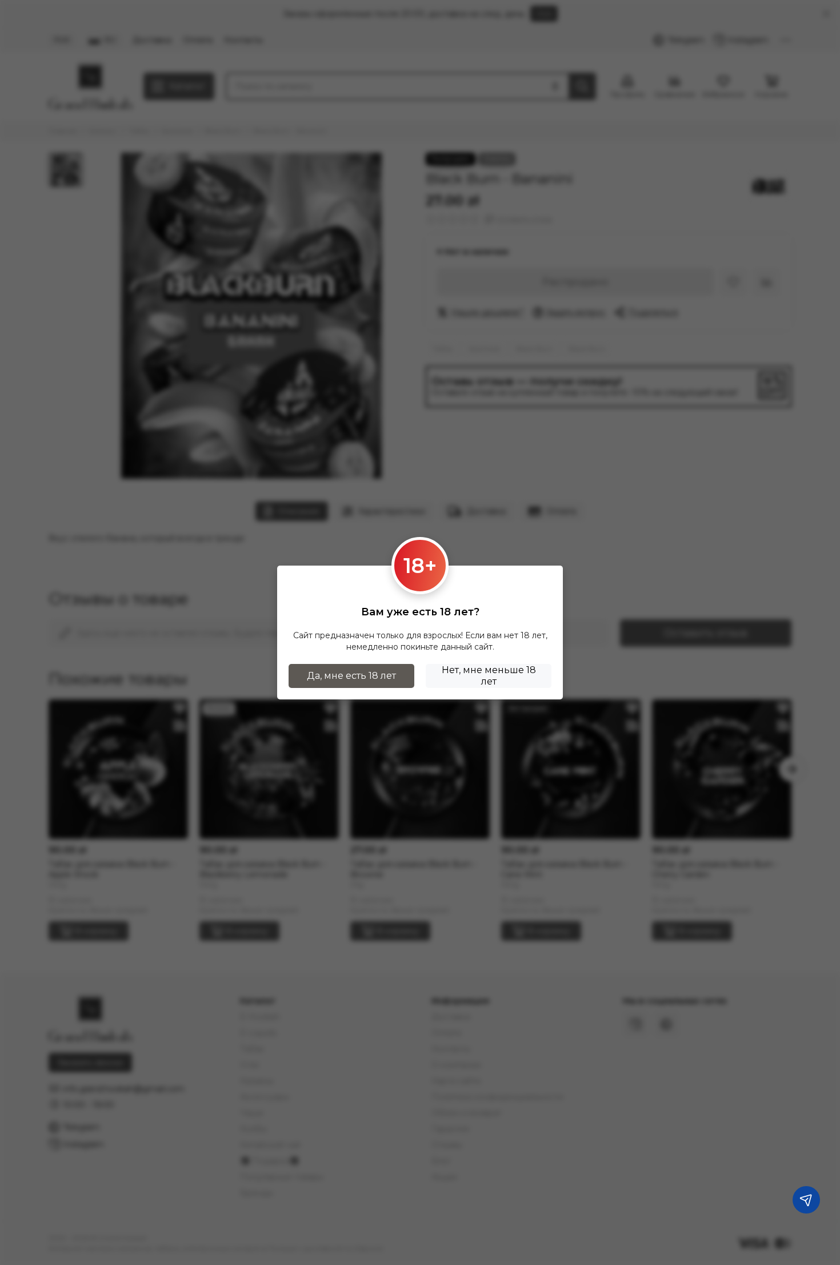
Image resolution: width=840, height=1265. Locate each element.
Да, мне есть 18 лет (351, 675)
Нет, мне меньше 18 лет (489, 676)
